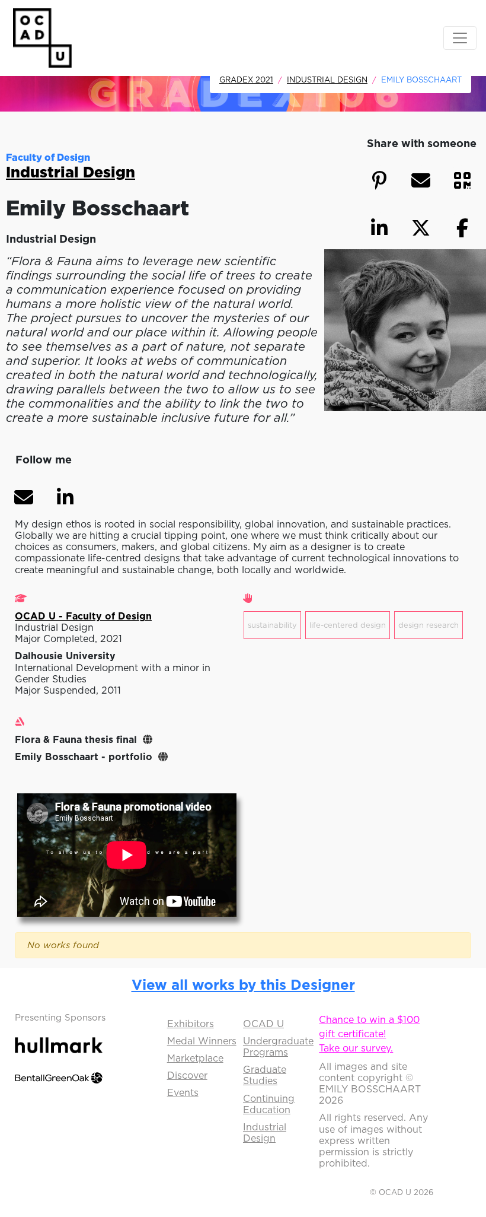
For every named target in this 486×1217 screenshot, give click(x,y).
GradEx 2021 (246, 79)
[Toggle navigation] (460, 38)
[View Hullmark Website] (59, 1043)
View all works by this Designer (243, 984)
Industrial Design (327, 79)
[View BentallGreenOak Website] (59, 1076)
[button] (23, 497)
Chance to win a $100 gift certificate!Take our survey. (369, 1033)
